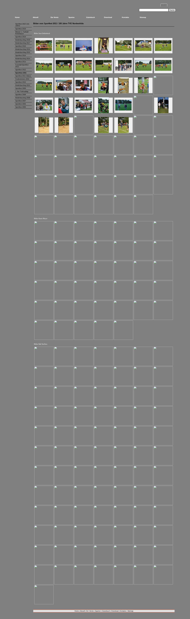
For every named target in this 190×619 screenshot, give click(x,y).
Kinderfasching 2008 (22, 98)
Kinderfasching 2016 (22, 49)
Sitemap (143, 17)
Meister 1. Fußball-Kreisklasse (22, 33)
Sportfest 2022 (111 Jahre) (22, 25)
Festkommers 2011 (22, 79)
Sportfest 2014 (20, 55)
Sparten (71, 17)
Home (17, 17)
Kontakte (125, 17)
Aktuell (35, 17)
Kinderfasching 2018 (22, 40)
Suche (172, 10)
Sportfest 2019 (20, 29)
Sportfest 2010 (20, 82)
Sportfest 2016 (20, 46)
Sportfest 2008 (20, 94)
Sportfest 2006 (20, 104)
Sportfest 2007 (20, 101)
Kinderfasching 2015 (22, 52)
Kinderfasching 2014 (22, 58)
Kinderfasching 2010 (22, 85)
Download (108, 17)
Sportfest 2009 (20, 88)
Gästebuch (90, 17)
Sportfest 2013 (20, 62)
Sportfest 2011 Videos (23, 76)
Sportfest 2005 (20, 107)
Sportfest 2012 (20, 70)
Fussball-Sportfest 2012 (21, 65)
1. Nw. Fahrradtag (21, 91)
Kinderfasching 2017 (22, 43)
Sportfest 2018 (20, 37)
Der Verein (54, 17)
